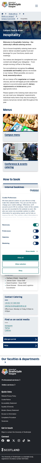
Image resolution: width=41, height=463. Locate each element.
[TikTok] (25, 441)
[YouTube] (9, 441)
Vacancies (4, 421)
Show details (30, 251)
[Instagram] (20, 441)
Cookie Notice (6, 399)
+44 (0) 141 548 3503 (12, 303)
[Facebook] (4, 441)
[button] (20, 361)
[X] (15, 441)
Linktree (8, 330)
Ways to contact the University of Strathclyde (16, 432)
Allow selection (20, 264)
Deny (20, 270)
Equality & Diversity (7, 407)
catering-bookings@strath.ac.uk (15, 306)
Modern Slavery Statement (10, 410)
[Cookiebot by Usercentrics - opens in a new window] (30, 190)
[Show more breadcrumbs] (24, 14)
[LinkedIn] (30, 441)
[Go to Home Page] (2, 14)
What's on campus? (7, 16)
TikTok (7, 328)
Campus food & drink (8, 19)
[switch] (36, 231)
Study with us (13, 14)
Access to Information (8, 414)
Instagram (9, 326)
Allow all (20, 257)
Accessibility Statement (9, 403)
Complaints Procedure (8, 417)
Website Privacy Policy (8, 396)
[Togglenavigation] (37, 6)
